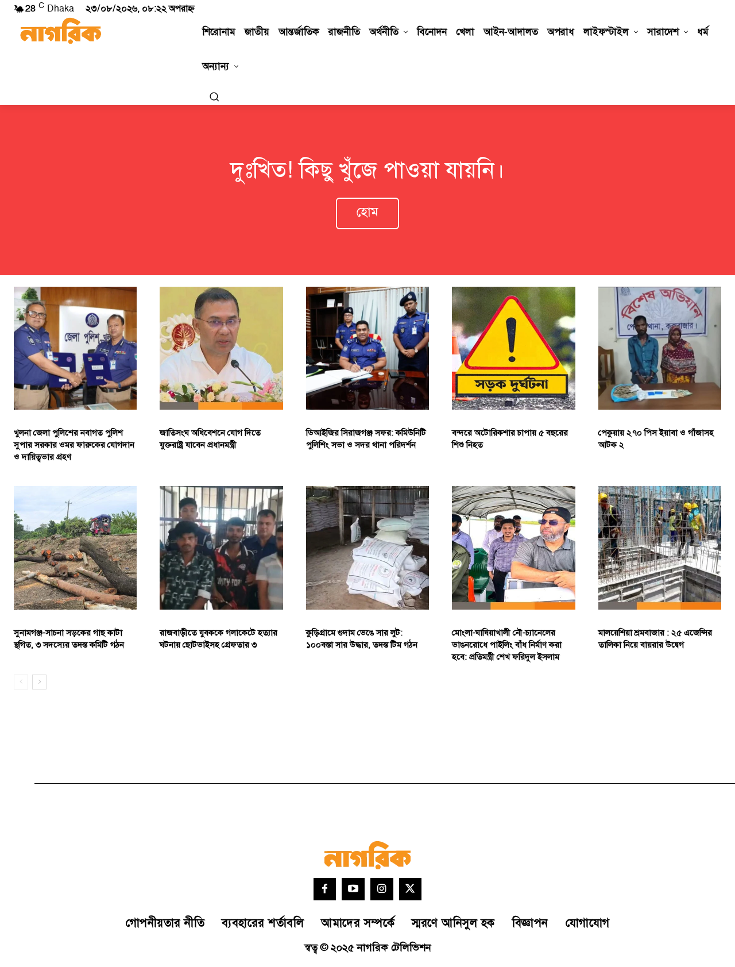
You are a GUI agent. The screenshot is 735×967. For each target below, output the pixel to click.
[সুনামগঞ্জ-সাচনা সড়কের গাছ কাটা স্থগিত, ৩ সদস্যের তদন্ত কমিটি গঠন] (75, 547)
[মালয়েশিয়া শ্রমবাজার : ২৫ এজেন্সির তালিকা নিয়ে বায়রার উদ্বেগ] (659, 547)
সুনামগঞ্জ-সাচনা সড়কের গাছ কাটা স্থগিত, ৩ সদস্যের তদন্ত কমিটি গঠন (69, 639)
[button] (214, 96)
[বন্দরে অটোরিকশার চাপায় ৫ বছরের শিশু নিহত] (513, 348)
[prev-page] (21, 682)
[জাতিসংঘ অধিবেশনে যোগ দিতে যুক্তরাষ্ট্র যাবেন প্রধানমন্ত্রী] (221, 348)
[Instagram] (381, 889)
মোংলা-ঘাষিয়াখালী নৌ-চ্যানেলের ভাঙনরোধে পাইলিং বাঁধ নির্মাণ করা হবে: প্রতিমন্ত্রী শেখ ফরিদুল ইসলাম (507, 645)
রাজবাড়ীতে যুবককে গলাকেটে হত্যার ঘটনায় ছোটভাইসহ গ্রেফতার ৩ (218, 639)
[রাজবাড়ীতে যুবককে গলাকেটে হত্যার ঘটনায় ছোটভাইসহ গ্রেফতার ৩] (221, 547)
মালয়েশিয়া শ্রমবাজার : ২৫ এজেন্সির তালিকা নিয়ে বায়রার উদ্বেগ (655, 639)
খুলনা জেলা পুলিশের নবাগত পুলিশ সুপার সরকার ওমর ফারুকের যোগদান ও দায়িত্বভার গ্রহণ (74, 445)
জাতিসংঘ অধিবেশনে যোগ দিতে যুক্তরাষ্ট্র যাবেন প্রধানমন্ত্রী (210, 439)
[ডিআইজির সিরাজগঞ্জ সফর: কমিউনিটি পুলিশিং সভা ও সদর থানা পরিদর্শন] (367, 348)
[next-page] (39, 682)
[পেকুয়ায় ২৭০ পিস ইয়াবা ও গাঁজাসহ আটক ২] (659, 348)
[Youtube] (353, 889)
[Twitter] (410, 889)
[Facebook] (325, 889)
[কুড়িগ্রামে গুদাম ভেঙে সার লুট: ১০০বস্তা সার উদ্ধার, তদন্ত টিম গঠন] (367, 547)
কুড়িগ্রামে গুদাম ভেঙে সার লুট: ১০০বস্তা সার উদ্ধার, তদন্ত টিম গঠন (361, 639)
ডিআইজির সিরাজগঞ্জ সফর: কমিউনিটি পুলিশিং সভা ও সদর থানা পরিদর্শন (366, 439)
